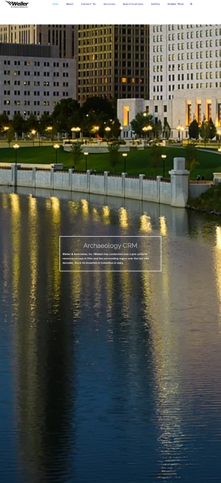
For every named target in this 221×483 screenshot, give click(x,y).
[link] (191, 4)
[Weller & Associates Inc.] (16, 4)
